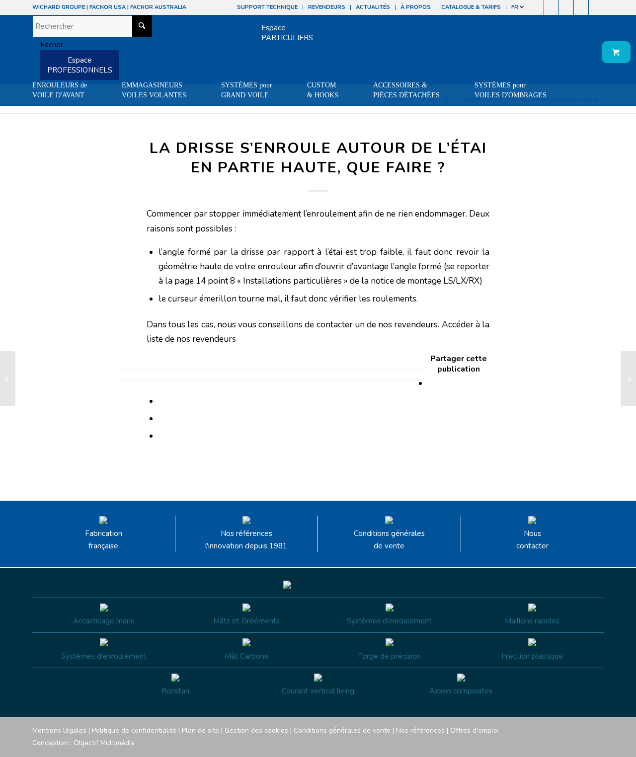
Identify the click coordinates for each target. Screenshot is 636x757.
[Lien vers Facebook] (536, 7)
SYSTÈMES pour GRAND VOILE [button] (246, 90)
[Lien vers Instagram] (551, 7)
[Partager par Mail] (162, 436)
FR (515, 7)
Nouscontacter (532, 540)
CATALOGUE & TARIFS (471, 7)
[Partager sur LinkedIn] (162, 418)
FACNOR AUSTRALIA (158, 7)
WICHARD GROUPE (58, 7)
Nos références (420, 730)
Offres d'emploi (474, 730)
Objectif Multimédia (104, 743)
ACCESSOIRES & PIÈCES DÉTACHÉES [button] (406, 90)
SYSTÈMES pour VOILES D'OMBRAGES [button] (511, 90)
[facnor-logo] (47, 45)
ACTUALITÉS (373, 7)
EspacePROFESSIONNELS (79, 65)
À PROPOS (415, 7)
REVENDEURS (326, 7)
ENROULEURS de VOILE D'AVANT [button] (59, 90)
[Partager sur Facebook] (431, 383)
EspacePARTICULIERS (287, 33)
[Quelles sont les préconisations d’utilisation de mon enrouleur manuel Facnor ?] (7, 378)
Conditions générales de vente (389, 540)
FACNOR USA (107, 7)
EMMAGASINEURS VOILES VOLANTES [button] (154, 90)
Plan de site (200, 730)
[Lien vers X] (581, 7)
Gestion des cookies (256, 730)
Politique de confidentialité (134, 730)
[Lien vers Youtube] (566, 7)
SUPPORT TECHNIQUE (267, 7)
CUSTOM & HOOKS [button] (322, 90)
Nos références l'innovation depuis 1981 (246, 540)
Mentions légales (59, 730)
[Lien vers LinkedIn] (596, 7)
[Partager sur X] (162, 401)
